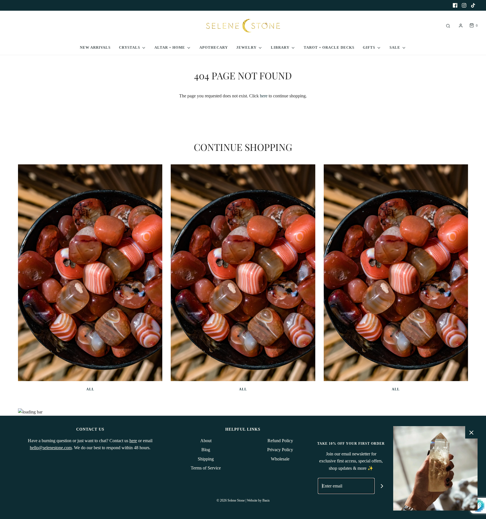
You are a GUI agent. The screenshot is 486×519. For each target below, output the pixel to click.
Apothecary (213, 47)
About (206, 440)
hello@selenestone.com (51, 447)
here (263, 95)
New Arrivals (95, 47)
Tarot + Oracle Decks (329, 47)
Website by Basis (258, 500)
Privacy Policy (280, 449)
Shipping (206, 459)
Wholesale (280, 459)
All (90, 389)
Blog (205, 449)
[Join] (382, 486)
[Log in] (460, 25)
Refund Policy (280, 440)
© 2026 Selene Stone (231, 500)
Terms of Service (206, 468)
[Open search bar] (448, 26)
